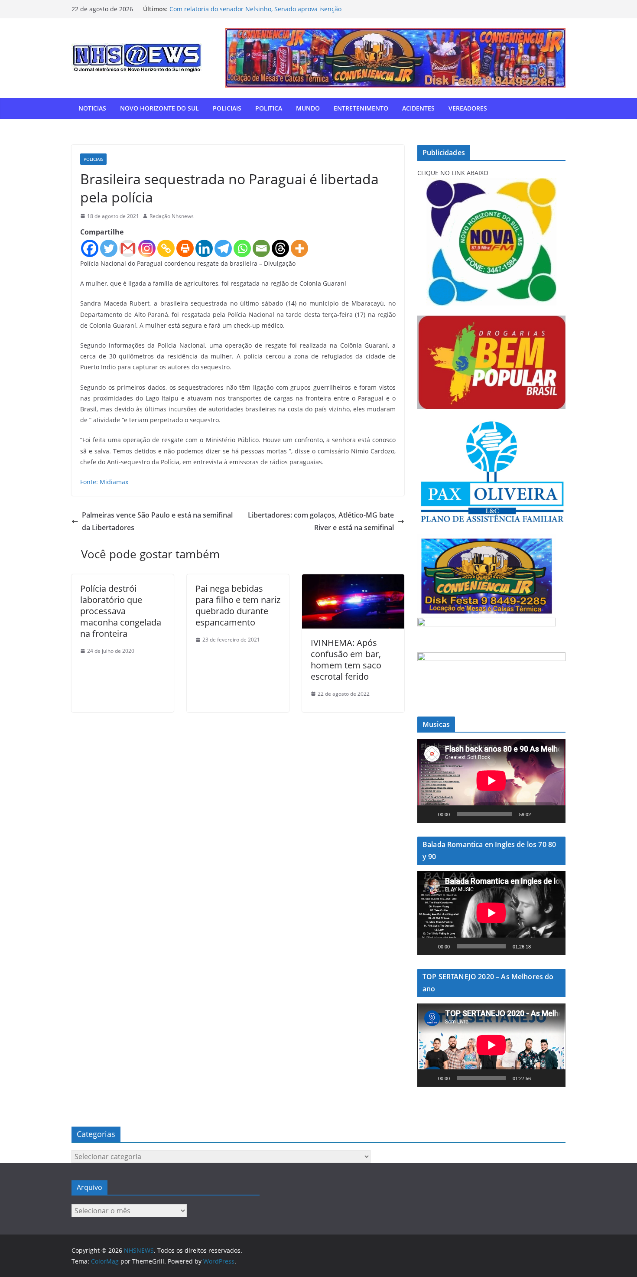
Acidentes (418, 108)
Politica (268, 108)
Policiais (227, 108)
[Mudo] (540, 814)
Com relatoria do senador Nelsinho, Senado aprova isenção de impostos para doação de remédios (255, 13)
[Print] (185, 248)
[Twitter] (108, 248)
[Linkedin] (204, 248)
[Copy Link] (166, 248)
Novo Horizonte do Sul (159, 108)
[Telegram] (223, 248)
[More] (299, 248)
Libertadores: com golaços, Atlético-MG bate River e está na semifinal (321, 521)
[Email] (261, 248)
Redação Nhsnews (172, 216)
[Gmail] (127, 248)
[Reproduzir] (428, 814)
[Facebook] (89, 248)
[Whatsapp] (242, 248)
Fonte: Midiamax (104, 482)
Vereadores (467, 108)
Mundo (308, 108)
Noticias (92, 108)
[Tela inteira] (554, 814)
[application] (491, 780)
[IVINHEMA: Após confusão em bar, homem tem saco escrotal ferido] (353, 580)
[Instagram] (147, 248)
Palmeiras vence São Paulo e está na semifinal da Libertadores (157, 521)
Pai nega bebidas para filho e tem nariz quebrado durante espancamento (237, 605)
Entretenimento (361, 108)
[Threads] (280, 248)
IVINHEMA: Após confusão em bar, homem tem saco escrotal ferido (346, 659)
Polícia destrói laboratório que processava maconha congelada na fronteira (120, 611)
